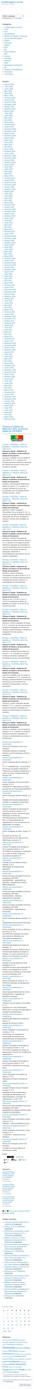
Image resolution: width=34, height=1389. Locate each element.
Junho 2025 (8, 115)
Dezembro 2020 (10, 236)
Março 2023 (8, 176)
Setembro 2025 (10, 109)
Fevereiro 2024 (9, 151)
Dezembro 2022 (10, 182)
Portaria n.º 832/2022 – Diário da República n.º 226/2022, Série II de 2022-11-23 (14, 562)
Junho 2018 (8, 303)
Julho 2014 (8, 408)
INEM (13, 1356)
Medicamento (23, 1362)
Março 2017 (8, 336)
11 (20, 1317)
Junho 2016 (8, 356)
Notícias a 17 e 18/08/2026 (14, 1251)
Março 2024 (8, 149)
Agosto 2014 (9, 406)
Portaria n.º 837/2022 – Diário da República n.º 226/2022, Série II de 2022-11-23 (14, 692)
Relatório (16, 1369)
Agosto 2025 (9, 111)
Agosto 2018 (9, 298)
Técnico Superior (12, 1372)
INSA (6, 63)
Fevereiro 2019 (9, 285)
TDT (29, 1370)
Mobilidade (5, 1364)
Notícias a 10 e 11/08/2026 (14, 1296)
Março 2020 (8, 256)
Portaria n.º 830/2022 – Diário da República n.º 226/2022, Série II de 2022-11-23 (14, 499)
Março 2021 (8, 229)
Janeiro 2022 (9, 207)
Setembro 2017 (9, 323)
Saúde (12, 1213)
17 (16, 1321)
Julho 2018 (8, 301)
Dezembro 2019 (10, 263)
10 (16, 1317)
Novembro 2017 (10, 319)
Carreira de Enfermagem (13, 38)
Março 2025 (8, 122)
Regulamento (7, 1370)
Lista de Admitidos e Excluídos (22, 1359)
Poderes (11, 1367)
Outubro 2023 (9, 160)
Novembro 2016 (10, 345)
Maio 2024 (8, 144)
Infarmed (7, 61)
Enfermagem (22, 1351)
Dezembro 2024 (10, 129)
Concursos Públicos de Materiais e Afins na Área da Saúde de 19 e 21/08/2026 (16, 1247)
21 (4, 1325)
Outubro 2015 (9, 374)
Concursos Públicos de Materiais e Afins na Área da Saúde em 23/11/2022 (15, 429)
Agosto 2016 (9, 352)
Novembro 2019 (10, 265)
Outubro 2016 (9, 348)
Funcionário (28, 1354)
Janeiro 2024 (9, 153)
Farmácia (22, 1354)
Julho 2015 (8, 381)
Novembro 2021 (10, 211)
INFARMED (18, 1356)
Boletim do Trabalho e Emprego (15, 36)
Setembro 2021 (9, 216)
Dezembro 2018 (10, 290)
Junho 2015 (8, 383)
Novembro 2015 (10, 372)
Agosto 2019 (9, 272)
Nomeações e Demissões (13, 65)
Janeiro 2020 (9, 261)
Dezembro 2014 (10, 397)
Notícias (5, 1367)
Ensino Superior (10, 52)
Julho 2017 (8, 327)
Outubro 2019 (9, 267)
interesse (5, 1359)
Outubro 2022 (9, 187)
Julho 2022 (8, 194)
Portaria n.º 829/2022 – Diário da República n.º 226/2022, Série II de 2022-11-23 (14, 473)
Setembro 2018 (9, 296)
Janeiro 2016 (9, 368)
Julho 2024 (8, 140)
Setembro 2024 (10, 136)
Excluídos (16, 1354)
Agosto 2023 (9, 165)
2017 (3, 1340)
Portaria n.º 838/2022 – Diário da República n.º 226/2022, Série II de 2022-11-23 (14, 718)
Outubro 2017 (9, 321)
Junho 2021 (8, 223)
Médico (12, 1364)
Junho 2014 (8, 410)
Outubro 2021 (9, 214)
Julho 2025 (8, 113)
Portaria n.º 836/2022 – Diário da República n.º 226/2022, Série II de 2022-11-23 (14, 664)
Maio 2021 (8, 225)
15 (8, 1321)
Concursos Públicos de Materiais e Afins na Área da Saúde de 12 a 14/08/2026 (16, 1291)
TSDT (4, 1372)
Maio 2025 (8, 118)
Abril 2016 (8, 361)
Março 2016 (8, 363)
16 (12, 1321)
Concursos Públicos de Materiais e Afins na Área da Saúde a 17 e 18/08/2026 (16, 1258)
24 (16, 1325)
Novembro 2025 (10, 104)
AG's (6, 32)
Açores (4, 1344)
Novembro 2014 (10, 399)
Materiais (5, 1213)
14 (4, 1321)
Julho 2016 (8, 354)
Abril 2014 (8, 414)
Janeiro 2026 (9, 100)
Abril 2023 (8, 173)
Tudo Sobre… (9, 74)
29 (8, 1328)
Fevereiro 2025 (9, 124)
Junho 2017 (8, 330)
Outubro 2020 (9, 240)
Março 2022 (8, 203)
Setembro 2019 (9, 269)
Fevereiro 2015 (9, 392)
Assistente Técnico (22, 1342)
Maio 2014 (8, 412)
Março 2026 (8, 95)
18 (20, 1321)
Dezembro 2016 (10, 343)
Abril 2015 (8, 388)
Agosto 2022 (9, 191)
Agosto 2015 (9, 379)
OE (5, 67)
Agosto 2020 (9, 245)
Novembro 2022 (10, 185)
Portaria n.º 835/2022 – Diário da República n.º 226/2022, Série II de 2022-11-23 (14, 640)
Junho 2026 (8, 89)
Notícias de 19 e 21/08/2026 (14, 1227)
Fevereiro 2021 (9, 232)
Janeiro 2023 (9, 180)
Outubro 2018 (9, 294)
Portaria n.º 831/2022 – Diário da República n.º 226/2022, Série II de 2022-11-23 (14, 527)
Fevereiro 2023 (9, 178)
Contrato (5, 1351)
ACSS (6, 29)
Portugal (16, 1367)
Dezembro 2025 (10, 102)
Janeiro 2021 (9, 234)
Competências (19, 1344)
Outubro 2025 (9, 107)
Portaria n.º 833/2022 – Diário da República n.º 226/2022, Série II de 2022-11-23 (14, 588)
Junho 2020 (8, 249)
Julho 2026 (8, 86)
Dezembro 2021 (10, 209)
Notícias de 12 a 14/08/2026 (14, 1271)
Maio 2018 (8, 305)
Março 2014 (8, 417)
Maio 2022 (8, 198)
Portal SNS (8, 72)
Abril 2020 (8, 254)
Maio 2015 (8, 385)
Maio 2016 (8, 359)
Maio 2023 (8, 171)
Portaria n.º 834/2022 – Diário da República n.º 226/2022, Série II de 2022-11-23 (14, 612)
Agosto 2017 (8, 325)
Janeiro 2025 (9, 127)
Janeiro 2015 (9, 394)
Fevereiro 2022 (9, 205)
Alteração (22, 1340)
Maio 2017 (8, 332)
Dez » (10, 1331)
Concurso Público (23, 1211)
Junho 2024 (8, 142)
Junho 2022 (8, 196)
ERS (5, 54)
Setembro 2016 (9, 350)
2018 (6, 1340)
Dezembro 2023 (10, 156)
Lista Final (6, 1361)
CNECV (7, 40)
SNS (26, 1369)
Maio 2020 (8, 252)
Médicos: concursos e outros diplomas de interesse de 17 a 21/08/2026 (15, 1240)
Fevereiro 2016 (9, 365)
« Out (4, 1331)
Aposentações (9, 34)
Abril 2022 (8, 200)
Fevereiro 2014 (9, 419)
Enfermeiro (7, 1354)
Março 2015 (8, 390)
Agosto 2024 (9, 138)
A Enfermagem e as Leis (12, 2)
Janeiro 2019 (9, 287)
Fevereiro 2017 (9, 339)
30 (12, 1328)
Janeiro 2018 (9, 314)
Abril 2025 (8, 120)
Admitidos (15, 1340)
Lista (10, 1359)
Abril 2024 (8, 147)
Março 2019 (8, 283)
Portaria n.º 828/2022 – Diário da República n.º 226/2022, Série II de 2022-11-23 (14, 447)
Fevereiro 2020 (9, 258)
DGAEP (7, 45)
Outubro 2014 (9, 401)
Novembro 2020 (10, 238)
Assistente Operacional (9, 1342)
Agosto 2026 (9, 84)
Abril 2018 (8, 307)
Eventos (7, 56)
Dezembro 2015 (10, 370)
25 (21, 1325)
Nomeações (21, 1364)
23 (12, 1325)
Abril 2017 (8, 334)
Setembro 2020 (10, 243)
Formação (7, 58)
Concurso (12, 1211)
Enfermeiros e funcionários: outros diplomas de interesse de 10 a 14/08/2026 (16, 1278)
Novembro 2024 (10, 131)
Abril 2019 (8, 281)
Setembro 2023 (10, 162)
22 (8, 1325)
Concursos (8, 43)
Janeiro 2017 (9, 341)
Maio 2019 (8, 278)
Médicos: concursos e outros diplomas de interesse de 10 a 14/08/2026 (15, 1284)
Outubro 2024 (9, 133)
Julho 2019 (8, 274)
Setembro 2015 (9, 377)
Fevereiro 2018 (9, 312)
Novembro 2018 (10, 292)
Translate (18, 18)
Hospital (9, 1356)
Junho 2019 (8, 276)
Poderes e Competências (13, 69)
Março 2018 (8, 310)
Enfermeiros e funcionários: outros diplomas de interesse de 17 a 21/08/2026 (16, 1233)
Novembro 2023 (10, 158)
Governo (4, 1356)
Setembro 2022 (10, 189)
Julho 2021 (8, 220)
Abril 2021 (8, 227)
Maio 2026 (8, 91)
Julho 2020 (8, 247)
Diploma (15, 1351)
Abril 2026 (8, 93)
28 (4, 1328)
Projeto (20, 1367)
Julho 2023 (8, 167)
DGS (6, 47)
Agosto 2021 (9, 218)
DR (5, 49)
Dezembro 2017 (10, 316)
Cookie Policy (9, 1381)
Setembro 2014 (9, 403)
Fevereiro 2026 (9, 98)
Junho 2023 (8, 169)
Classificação (11, 1344)
